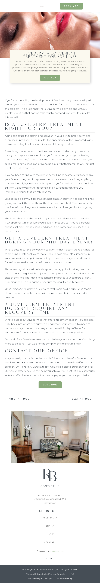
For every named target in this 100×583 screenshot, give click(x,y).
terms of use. (57, 551)
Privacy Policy (41, 574)
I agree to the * (51, 551)
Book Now (50, 78)
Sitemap (30, 574)
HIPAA (71, 574)
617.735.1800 (50, 503)
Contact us (22, 362)
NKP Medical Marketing (62, 579)
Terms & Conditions (58, 574)
